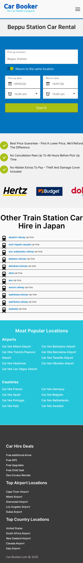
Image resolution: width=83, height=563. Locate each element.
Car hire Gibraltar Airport (58, 363)
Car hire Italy (10, 406)
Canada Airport (15, 543)
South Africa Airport (18, 533)
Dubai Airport (14, 511)
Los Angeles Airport (18, 506)
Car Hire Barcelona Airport (59, 352)
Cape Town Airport (17, 491)
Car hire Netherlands (55, 400)
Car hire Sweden (52, 406)
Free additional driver (19, 455)
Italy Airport (13, 548)
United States (14, 528)
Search (41, 108)
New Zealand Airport (18, 538)
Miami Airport (14, 496)
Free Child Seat (15, 470)
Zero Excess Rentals (18, 475)
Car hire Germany (53, 389)
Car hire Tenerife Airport (57, 358)
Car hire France (12, 389)
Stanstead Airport (17, 501)
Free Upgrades (15, 465)
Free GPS (11, 460)
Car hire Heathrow (14, 363)
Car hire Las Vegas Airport (19, 369)
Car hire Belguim (52, 395)
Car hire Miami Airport (16, 346)
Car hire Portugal (13, 400)
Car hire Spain (11, 395)
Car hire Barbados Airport (58, 346)
